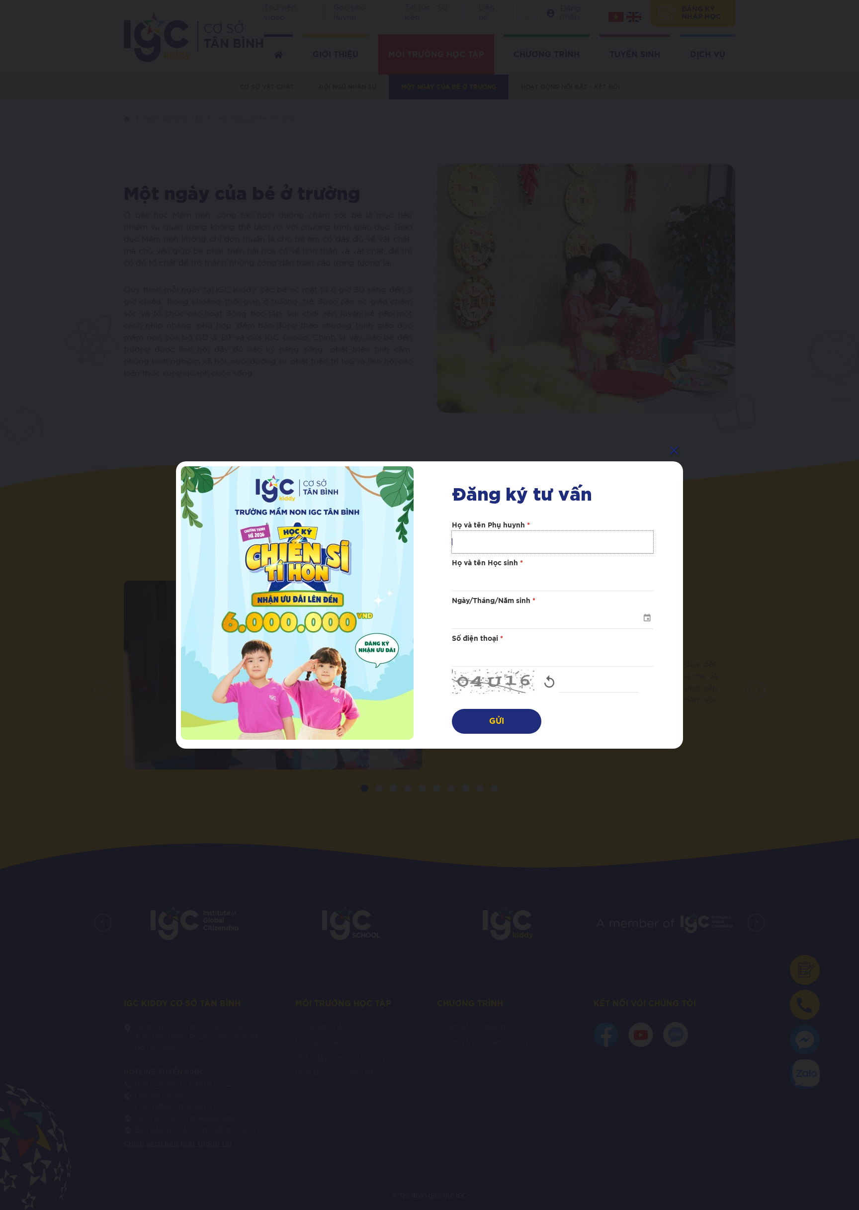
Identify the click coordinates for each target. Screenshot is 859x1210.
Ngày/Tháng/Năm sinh (493, 601)
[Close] (674, 450)
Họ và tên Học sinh (487, 563)
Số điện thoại (477, 638)
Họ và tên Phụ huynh (491, 525)
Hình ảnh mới (549, 681)
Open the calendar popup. (646, 617)
